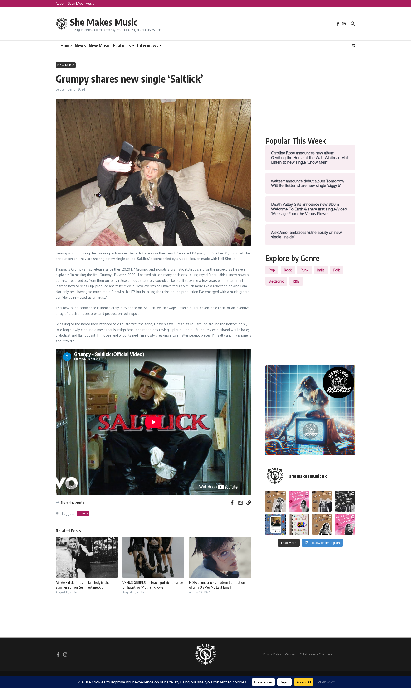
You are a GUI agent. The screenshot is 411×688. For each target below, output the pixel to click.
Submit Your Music (81, 3)
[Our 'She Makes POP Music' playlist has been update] (345, 524)
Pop (272, 270)
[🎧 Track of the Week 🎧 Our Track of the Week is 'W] (275, 524)
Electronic (276, 281)
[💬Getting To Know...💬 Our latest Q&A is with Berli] (345, 501)
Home (66, 45)
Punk (304, 270)
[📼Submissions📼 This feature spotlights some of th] (275, 501)
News (80, 45)
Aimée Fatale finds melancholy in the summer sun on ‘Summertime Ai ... (83, 584)
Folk (336, 270)
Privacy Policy (272, 654)
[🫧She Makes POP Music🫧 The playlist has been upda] (299, 501)
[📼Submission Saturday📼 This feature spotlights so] (322, 524)
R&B (296, 281)
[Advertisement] (310, 95)
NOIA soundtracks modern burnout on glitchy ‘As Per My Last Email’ (217, 584)
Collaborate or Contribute (316, 654)
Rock (288, 270)
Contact (290, 654)
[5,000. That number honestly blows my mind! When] (299, 524)
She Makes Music (103, 22)
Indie (320, 270)
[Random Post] (353, 45)
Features (122, 45)
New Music (99, 45)
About (60, 3)
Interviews (147, 45)
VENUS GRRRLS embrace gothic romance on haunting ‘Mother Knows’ (152, 584)
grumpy (83, 513)
